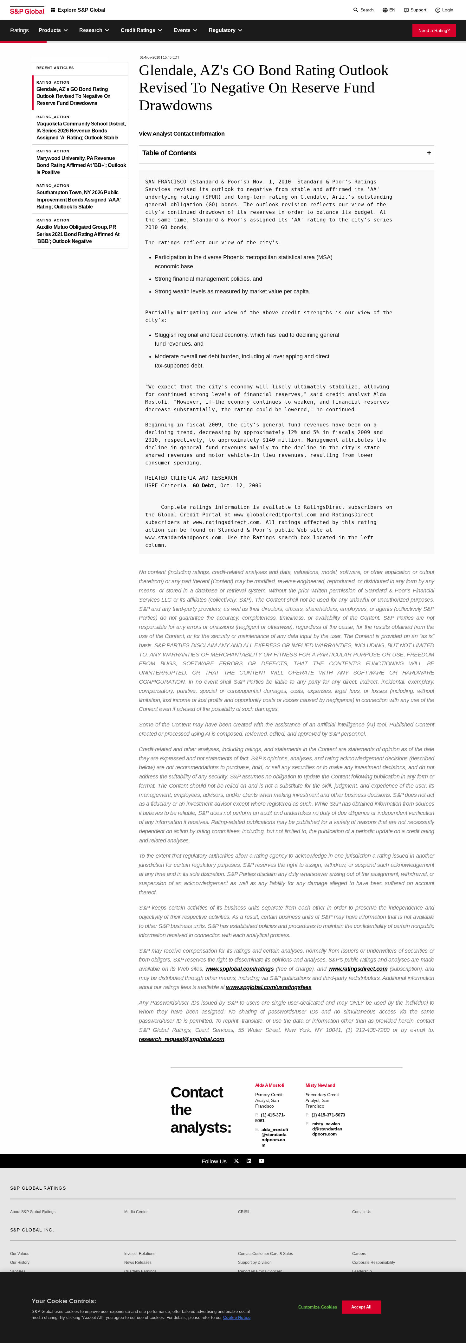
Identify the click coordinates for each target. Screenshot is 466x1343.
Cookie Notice (236, 1317)
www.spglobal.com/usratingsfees (268, 987)
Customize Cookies (317, 1307)
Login (447, 9)
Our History (19, 1263)
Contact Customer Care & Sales (265, 1254)
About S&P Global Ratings (32, 1212)
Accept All (361, 1307)
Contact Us (361, 1212)
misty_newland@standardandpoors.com (327, 1128)
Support (418, 9)
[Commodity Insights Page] (237, 1161)
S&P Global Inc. (32, 1229)
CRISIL (244, 1212)
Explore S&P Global (81, 10)
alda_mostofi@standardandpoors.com (275, 1137)
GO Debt (203, 486)
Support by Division (255, 1263)
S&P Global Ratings (38, 1188)
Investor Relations (139, 1254)
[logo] (27, 10)
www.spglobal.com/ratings (239, 969)
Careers (359, 1254)
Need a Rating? (434, 30)
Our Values (19, 1254)
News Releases (138, 1263)
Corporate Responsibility (373, 1263)
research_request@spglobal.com (181, 1039)
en (392, 9)
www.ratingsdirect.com (358, 969)
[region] (233, 1307)
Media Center (136, 1212)
